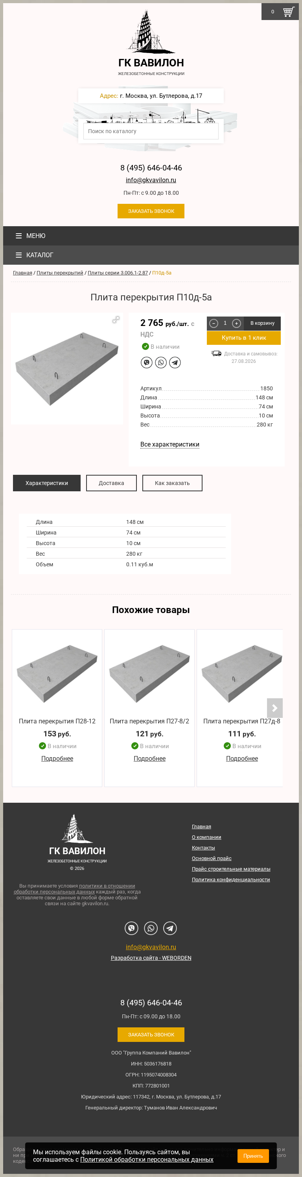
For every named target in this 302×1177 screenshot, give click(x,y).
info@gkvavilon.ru (151, 180)
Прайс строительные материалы (231, 869)
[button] (116, 319)
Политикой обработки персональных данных (147, 1159)
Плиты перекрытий (60, 273)
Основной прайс (212, 858)
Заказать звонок (151, 211)
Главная (22, 273)
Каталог (34, 255)
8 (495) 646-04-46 (151, 167)
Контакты (203, 848)
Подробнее (57, 758)
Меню (30, 236)
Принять (253, 1156)
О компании (206, 837)
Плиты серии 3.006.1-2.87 (118, 273)
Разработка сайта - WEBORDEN (151, 958)
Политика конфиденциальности (231, 879)
